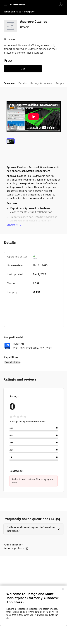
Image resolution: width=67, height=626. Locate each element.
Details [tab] (22, 83)
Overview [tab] (9, 83)
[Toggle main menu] (5, 4)
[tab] (11, 145)
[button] (34, 529)
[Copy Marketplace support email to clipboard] (27, 548)
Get (23, 68)
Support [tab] (60, 83)
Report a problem (14, 548)
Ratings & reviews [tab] (41, 83)
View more (12, 224)
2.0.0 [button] (36, 283)
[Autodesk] (18, 4)
